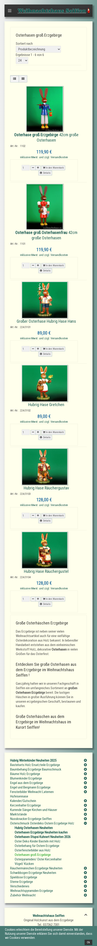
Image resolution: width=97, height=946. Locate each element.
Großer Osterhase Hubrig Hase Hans (46, 321)
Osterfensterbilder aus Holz (33, 850)
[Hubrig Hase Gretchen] (44, 383)
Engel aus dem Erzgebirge (26, 783)
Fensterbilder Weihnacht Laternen (32, 792)
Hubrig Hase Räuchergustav (46, 488)
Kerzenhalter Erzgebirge (25, 805)
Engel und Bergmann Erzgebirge (30, 787)
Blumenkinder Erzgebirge (26, 778)
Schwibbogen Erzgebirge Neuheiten (33, 873)
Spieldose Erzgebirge (23, 877)
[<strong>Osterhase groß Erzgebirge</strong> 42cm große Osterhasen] (45, 109)
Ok (88, 942)
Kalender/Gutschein (23, 801)
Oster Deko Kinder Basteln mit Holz (37, 841)
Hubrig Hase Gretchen (46, 404)
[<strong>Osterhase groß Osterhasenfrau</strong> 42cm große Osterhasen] (45, 206)
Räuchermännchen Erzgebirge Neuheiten (36, 868)
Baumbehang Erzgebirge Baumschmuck (35, 769)
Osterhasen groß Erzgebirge (33, 855)
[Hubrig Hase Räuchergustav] (44, 466)
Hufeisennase (19, 796)
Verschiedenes (19, 886)
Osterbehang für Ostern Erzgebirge (37, 846)
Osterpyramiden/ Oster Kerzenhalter (38, 859)
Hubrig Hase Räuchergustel (46, 571)
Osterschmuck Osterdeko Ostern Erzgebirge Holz (42, 823)
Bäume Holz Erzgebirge (25, 774)
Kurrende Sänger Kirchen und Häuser (33, 810)
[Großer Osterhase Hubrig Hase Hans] (44, 300)
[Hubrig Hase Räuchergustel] (44, 550)
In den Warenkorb (54, 167)
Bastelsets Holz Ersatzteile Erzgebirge (35, 765)
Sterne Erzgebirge (21, 882)
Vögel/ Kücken (24, 864)
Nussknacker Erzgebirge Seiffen (31, 819)
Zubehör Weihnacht (23, 895)
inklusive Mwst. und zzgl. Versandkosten (44, 157)
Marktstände (18, 814)
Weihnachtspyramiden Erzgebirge (31, 891)
